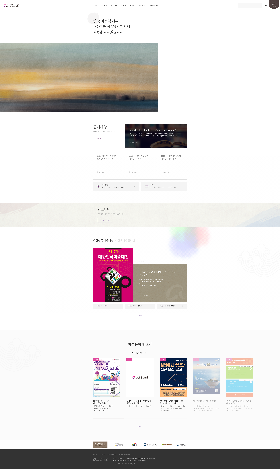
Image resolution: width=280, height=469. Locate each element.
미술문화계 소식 (154, 5)
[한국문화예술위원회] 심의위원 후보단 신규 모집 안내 (171, 402)
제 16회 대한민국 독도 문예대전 (204, 401)
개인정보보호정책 (112, 454)
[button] (135, 261)
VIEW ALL (99, 139)
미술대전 (132, 5)
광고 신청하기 (105, 220)
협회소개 (95, 5)
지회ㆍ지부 (114, 5)
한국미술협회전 (126, 240)
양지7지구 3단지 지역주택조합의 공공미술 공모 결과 (138, 402)
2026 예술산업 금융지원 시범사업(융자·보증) (238, 402)
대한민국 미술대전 (103, 240)
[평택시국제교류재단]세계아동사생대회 (101, 402)
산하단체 (123, 5)
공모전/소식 (137, 352)
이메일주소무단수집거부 (124, 454)
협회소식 (104, 5)
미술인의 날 (142, 5)
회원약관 (95, 454)
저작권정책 (102, 454)
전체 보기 (140, 316)
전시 (146, 352)
